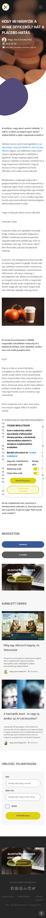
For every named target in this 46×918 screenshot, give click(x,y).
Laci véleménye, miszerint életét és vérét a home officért (22, 147)
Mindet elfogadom (23, 480)
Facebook (23, 544)
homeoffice (17, 47)
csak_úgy (33, 47)
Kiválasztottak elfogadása (23, 490)
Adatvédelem (24, 896)
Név (7, 777)
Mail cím (10, 790)
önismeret (25, 47)
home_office (9, 47)
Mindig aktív (35, 463)
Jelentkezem (21, 579)
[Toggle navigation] (40, 7)
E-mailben (23, 555)
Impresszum (8, 896)
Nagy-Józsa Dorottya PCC (18, 671)
